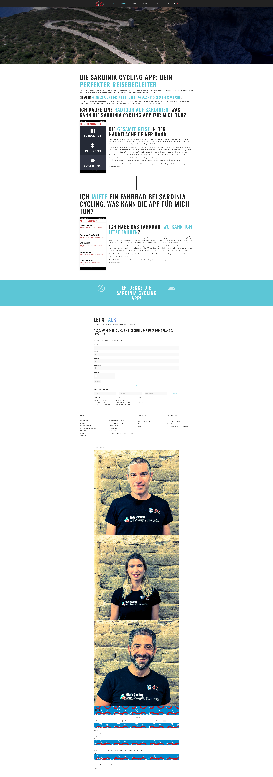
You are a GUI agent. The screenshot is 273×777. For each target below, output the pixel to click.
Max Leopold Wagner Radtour (116, 420)
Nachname (96, 351)
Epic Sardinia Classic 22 (115, 425)
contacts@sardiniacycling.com (127, 404)
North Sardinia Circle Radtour (116, 418)
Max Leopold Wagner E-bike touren (176, 418)
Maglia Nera (83, 430)
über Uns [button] (123, 3)
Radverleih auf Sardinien (144, 421)
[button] (108, 3)
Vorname (96, 345)
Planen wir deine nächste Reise (88, 428)
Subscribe (175, 393)
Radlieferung (141, 423)
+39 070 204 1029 (123, 400)
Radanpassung (142, 426)
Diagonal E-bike (171, 423)
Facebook (140, 402)
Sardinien (82, 423)
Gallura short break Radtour (116, 423)
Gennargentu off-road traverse (146, 418)
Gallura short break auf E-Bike (175, 421)
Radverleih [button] (146, 3)
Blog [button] (168, 3)
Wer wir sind (83, 418)
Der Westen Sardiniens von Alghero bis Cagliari (121, 433)
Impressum (83, 435)
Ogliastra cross (142, 415)
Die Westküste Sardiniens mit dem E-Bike (178, 426)
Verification (97, 372)
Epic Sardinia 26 (113, 428)
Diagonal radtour (113, 430)
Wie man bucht (83, 415)
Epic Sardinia (157, 3)
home (114, 3)
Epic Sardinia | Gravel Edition (174, 415)
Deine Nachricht (98, 365)
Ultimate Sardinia (113, 415)
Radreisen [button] (134, 3)
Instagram (140, 400)
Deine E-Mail (97, 358)
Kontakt (82, 433)
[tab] (89, 170)
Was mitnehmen (84, 420)
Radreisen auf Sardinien (86, 425)
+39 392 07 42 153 (125, 402)
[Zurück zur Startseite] (99, 3)
